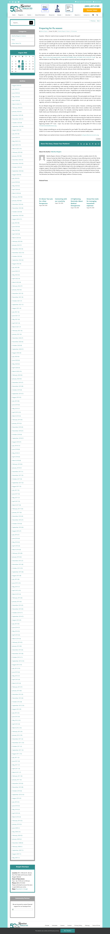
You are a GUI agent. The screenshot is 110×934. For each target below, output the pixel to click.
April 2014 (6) (16, 635)
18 (19, 66)
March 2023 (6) (16, 237)
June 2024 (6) (16, 182)
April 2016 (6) (16, 546)
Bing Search (19, 889)
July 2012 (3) (15, 713)
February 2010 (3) (17, 820)
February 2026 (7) (17, 108)
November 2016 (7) (17, 520)
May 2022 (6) (16, 275)
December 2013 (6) (17, 650)
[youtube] (18, 2)
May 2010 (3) (16, 809)
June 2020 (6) (16, 360)
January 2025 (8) (17, 156)
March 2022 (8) (16, 282)
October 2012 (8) (17, 702)
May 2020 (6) (16, 364)
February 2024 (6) (17, 197)
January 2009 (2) (17, 839)
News (13, 39)
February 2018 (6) (17, 464)
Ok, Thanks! (67, 931)
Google (26, 889)
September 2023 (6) (17, 215)
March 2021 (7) (16, 327)
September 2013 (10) (18, 661)
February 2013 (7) (17, 687)
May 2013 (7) (16, 676)
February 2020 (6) (17, 375)
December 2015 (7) (17, 560)
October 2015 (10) (17, 568)
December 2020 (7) (17, 338)
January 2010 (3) (17, 824)
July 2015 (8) (15, 579)
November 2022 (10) (18, 252)
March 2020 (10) (17, 371)
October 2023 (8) (17, 212)
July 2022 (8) (15, 267)
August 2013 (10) (17, 664)
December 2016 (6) (17, 516)
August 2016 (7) (16, 531)
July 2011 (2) (15, 757)
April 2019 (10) (16, 412)
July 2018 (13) (16, 445)
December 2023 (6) (17, 204)
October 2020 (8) (17, 345)
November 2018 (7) (17, 431)
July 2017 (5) (15, 490)
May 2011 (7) (16, 765)
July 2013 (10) (16, 668)
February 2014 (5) (17, 642)
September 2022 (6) (17, 260)
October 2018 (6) (17, 434)
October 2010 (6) (17, 791)
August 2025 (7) (16, 130)
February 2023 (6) (17, 241)
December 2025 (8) (17, 115)
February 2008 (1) (17, 846)
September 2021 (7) (17, 304)
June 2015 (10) (16, 583)
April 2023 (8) (16, 234)
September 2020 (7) (17, 349)
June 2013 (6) (16, 672)
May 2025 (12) (16, 141)
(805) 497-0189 (92, 6)
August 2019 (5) (16, 397)
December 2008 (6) (17, 843)
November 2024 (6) (17, 163)
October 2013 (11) (17, 657)
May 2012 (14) (16, 720)
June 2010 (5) (16, 806)
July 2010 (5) (15, 802)
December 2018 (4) (17, 427)
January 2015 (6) (17, 601)
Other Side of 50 (16, 43)
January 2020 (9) (17, 379)
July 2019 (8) (15, 401)
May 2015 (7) (16, 586)
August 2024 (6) (16, 174)
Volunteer (54, 925)
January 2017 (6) (17, 512)
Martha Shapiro (44, 31)
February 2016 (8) (17, 553)
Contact (69, 925)
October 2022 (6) (17, 256)
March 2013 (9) (16, 683)
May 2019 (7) (16, 408)
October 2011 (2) (17, 746)
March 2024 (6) (16, 193)
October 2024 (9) (17, 167)
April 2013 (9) (16, 679)
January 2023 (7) (17, 245)
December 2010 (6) (17, 783)
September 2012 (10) (18, 705)
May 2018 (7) (16, 453)
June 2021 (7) (16, 315)
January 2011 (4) (17, 779)
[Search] (97, 15)
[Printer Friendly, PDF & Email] (98, 138)
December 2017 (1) (17, 471)
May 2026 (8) (16, 96)
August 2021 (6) (16, 308)
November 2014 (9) (17, 609)
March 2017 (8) (16, 505)
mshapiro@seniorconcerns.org (90, 135)
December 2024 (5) (17, 160)
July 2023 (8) (15, 223)
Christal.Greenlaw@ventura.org (47, 125)
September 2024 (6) (17, 171)
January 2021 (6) (17, 334)
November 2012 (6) (17, 698)
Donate (47, 925)
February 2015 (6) (17, 598)
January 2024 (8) (17, 200)
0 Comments (74, 31)
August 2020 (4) (16, 353)
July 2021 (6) (15, 312)
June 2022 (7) (16, 271)
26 (22, 69)
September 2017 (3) (17, 482)
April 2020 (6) (16, 367)
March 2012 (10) (17, 728)
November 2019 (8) (17, 386)
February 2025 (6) (17, 152)
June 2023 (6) (16, 226)
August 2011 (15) (17, 754)
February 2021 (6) (17, 330)
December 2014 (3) (17, 605)
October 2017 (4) (17, 479)
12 (22, 64)
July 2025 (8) (15, 134)
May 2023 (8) (16, 230)
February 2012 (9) (17, 731)
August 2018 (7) (16, 442)
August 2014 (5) (16, 620)
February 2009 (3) (17, 835)
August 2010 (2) (16, 798)
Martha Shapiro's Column (64, 31)
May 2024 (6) (16, 186)
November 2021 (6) (17, 297)
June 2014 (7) (16, 627)
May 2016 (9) (16, 542)
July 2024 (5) (15, 178)
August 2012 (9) (16, 709)
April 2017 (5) (16, 501)
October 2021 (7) (17, 301)
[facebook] (9, 2)
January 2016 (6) (17, 557)
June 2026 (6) (16, 93)
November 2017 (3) (17, 475)
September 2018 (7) (17, 438)
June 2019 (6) (16, 405)
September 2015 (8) (17, 572)
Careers (62, 925)
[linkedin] (15, 2)
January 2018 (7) (17, 468)
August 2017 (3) (16, 486)
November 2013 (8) (17, 653)
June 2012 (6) (16, 716)
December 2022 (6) (17, 249)
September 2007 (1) (17, 850)
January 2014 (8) (17, 646)
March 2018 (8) (16, 460)
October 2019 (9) (17, 390)
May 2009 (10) (16, 831)
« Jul (11, 74)
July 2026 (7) (15, 89)
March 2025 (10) (17, 148)
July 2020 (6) (15, 356)
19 (22, 66)
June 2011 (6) (16, 761)
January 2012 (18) (17, 735)
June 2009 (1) (16, 828)
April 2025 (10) (16, 145)
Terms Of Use (96, 925)
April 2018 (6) (16, 457)
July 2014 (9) (15, 624)
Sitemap (87, 925)
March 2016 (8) (16, 549)
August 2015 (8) (16, 575)
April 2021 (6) (16, 323)
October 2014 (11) (17, 612)
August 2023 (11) (17, 219)
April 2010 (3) (16, 813)
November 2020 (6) (17, 341)
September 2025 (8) (17, 126)
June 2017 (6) (16, 494)
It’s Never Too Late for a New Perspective (46, 201)
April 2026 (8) (16, 100)
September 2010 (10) (18, 794)
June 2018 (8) (16, 449)
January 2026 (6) (17, 111)
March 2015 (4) (16, 594)
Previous (93, 21)
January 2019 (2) (17, 423)
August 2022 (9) (16, 264)
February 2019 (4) (17, 419)
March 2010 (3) (16, 817)
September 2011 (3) (17, 750)
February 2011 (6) (17, 776)
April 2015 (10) (16, 590)
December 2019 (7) (17, 382)
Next (98, 21)
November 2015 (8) (17, 564)
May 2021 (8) (16, 319)
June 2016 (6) (16, 538)
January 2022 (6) (17, 289)
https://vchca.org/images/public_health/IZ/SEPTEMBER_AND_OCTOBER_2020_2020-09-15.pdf (69, 57)
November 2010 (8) (17, 787)
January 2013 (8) (17, 690)
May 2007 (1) (16, 857)
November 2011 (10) (18, 742)
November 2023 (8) (17, 208)
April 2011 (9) (16, 768)
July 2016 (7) (15, 534)
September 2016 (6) (17, 527)
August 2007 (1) (16, 854)
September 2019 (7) (17, 393)
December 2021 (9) (17, 293)
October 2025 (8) (17, 122)
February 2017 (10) (17, 509)
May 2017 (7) (16, 497)
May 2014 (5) (16, 631)
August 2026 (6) (16, 85)
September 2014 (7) (17, 616)
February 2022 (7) (17, 286)
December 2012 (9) (17, 694)
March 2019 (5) (16, 416)
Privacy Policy (78, 925)
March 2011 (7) (16, 772)
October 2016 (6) (17, 523)
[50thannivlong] (21, 5)
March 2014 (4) (16, 638)
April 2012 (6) (16, 724)
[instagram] (12, 2)
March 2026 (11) (17, 104)
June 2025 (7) (16, 137)
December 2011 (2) (17, 739)
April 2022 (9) (16, 278)
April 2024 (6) (16, 189)
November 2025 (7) (17, 119)
